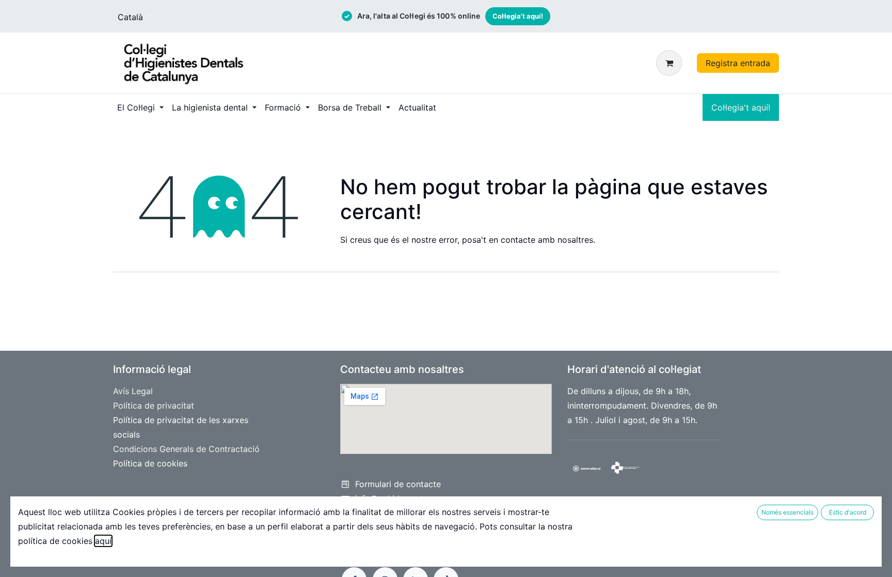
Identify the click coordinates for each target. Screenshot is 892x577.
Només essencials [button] (787, 512)
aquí (103, 541)
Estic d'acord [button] (847, 512)
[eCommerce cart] (671, 63)
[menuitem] (140, 107)
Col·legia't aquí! (517, 16)
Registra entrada (738, 63)
